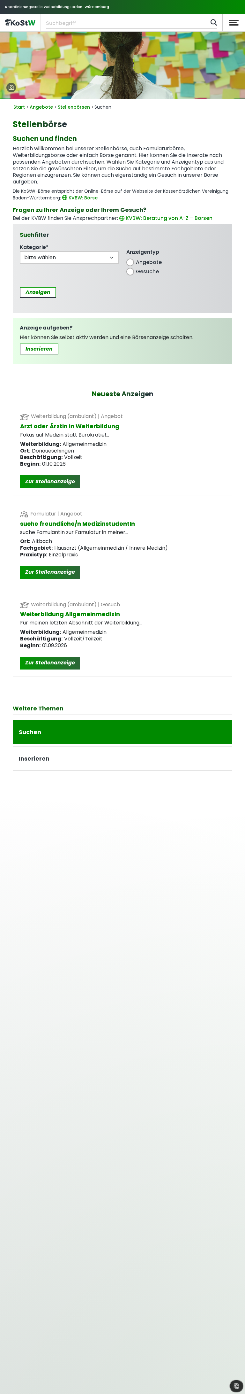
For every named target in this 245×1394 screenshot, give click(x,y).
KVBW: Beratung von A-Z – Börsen (169, 218)
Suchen (30, 732)
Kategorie (34, 247)
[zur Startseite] (20, 22)
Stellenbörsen (74, 107)
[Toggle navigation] (234, 22)
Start (19, 107)
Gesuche (147, 271)
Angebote (41, 107)
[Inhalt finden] (213, 22)
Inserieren (39, 348)
